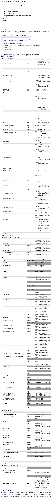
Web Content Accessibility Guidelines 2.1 (7, 38)
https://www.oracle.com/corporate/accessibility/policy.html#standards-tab (11, 492)
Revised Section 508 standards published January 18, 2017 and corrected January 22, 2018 (14, 40)
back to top (4, 233)
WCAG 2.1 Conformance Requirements (11, 56)
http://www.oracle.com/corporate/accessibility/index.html (28, 32)
